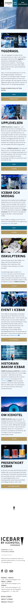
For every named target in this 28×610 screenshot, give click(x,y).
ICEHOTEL (4, 381)
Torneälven (7, 379)
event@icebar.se (13, 335)
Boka (14, 94)
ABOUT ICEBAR (7, 599)
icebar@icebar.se (6, 223)
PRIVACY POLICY (7, 602)
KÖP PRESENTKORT (14, 486)
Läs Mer (14, 169)
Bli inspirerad (14, 339)
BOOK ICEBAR (6, 596)
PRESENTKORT (14, 99)
